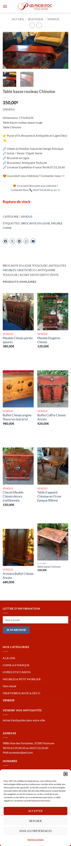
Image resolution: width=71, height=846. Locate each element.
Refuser (35, 821)
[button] (65, 774)
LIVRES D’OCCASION (17, 672)
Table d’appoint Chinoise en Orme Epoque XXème (49, 496)
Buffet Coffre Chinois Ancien (51, 417)
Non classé (9, 686)
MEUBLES (9, 270)
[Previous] (8, 50)
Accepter (35, 811)
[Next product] (32, 25)
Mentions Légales (35, 839)
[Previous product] (39, 25)
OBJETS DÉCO (26, 270)
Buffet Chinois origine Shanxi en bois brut (17, 417)
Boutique (35, 19)
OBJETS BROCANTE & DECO (21, 693)
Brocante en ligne (35, 223)
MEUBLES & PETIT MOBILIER (22, 679)
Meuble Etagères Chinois (48, 340)
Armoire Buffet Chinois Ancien (18, 576)
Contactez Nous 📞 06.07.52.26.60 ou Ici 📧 (35, 189)
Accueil (18, 19)
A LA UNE (9, 658)
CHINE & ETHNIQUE (16, 665)
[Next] (62, 50)
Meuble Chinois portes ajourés (18, 340)
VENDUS (53, 19)
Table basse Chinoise (48, 566)
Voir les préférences (35, 831)
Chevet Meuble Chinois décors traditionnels (13, 496)
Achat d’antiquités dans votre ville (24, 720)
